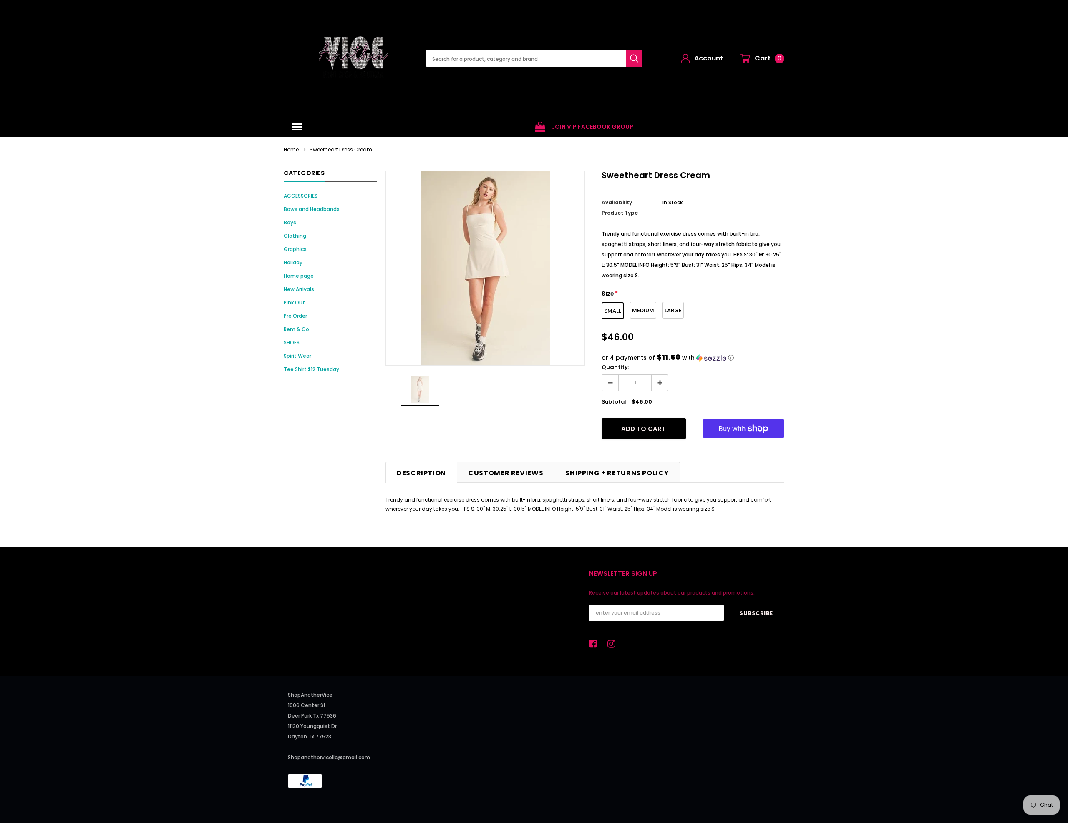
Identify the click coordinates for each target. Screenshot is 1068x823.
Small (612, 311)
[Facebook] (595, 644)
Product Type (620, 212)
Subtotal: (614, 402)
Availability (617, 202)
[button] (693, 358)
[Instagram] (613, 644)
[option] (584, 127)
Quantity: (615, 367)
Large (673, 310)
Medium (643, 310)
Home (291, 149)
